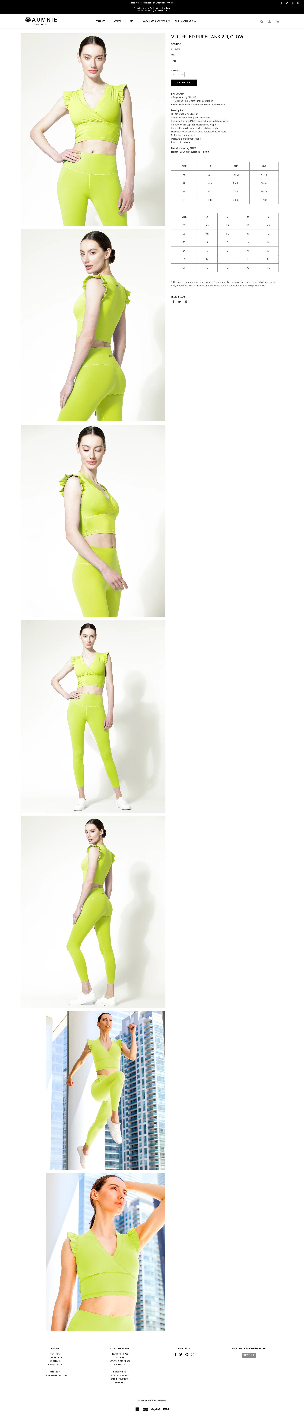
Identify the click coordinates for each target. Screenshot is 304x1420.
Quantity (175, 70)
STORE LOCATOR (55, 1357)
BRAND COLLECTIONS (185, 21)
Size (173, 55)
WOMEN (118, 21)
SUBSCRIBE (249, 1355)
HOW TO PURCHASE (119, 1354)
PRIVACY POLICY (55, 1365)
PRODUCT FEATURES (119, 1375)
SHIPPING (120, 1357)
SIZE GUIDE (175, 49)
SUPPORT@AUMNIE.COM (56, 1375)
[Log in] (269, 21)
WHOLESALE (55, 1361)
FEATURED (101, 21)
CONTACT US (119, 1365)
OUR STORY (55, 1354)
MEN (132, 21)
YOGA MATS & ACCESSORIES (156, 21)
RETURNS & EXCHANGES (120, 1361)
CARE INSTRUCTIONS (119, 1379)
